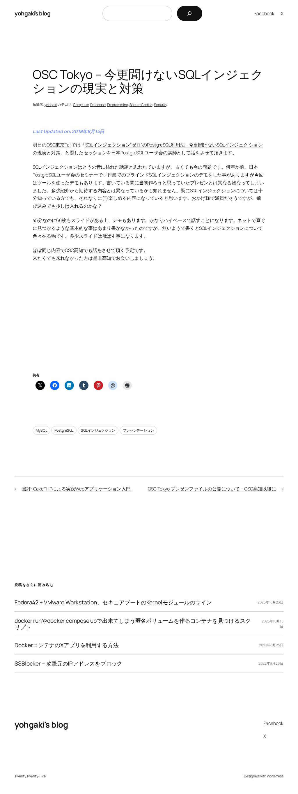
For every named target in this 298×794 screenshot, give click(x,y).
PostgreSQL (63, 430)
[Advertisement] (149, 324)
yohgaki (51, 104)
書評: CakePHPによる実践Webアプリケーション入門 (76, 489)
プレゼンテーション (138, 430)
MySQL (41, 430)
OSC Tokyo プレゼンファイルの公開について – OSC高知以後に (212, 489)
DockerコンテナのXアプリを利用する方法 (67, 645)
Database (98, 104)
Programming (117, 104)
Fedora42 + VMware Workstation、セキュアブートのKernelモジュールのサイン (113, 602)
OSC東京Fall (59, 145)
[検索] (189, 13)
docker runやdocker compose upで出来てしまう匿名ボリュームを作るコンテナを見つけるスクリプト (133, 623)
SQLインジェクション (98, 430)
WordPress (275, 776)
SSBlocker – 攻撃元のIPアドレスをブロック (68, 663)
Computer (81, 104)
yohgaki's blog (32, 13)
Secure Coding (141, 104)
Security (160, 104)
